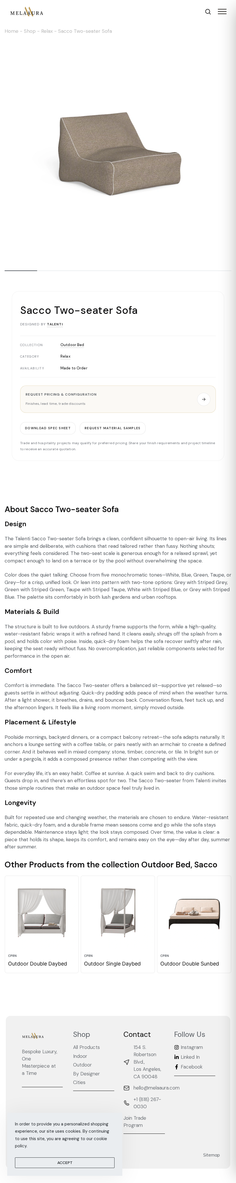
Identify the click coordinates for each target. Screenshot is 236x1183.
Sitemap (211, 1155)
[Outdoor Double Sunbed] (194, 912)
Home (11, 31)
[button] (118, 399)
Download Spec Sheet (48, 428)
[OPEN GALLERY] (118, 151)
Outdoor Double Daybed (37, 964)
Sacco (205, 864)
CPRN (12, 955)
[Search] (208, 11)
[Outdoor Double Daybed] (42, 912)
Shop (30, 31)
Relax (47, 31)
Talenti (55, 324)
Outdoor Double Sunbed (189, 964)
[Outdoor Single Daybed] (118, 912)
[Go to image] (21, 270)
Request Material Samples (113, 428)
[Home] (26, 11)
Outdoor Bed (72, 344)
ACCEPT (65, 1162)
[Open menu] (222, 11)
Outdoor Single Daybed (112, 964)
